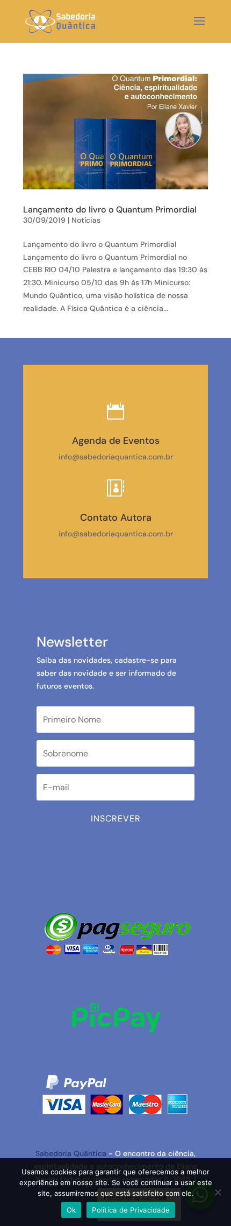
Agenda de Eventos (116, 440)
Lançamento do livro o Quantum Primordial (110, 209)
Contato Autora (115, 517)
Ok (71, 1210)
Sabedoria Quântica (70, 1153)
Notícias (85, 220)
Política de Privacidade (131, 1210)
